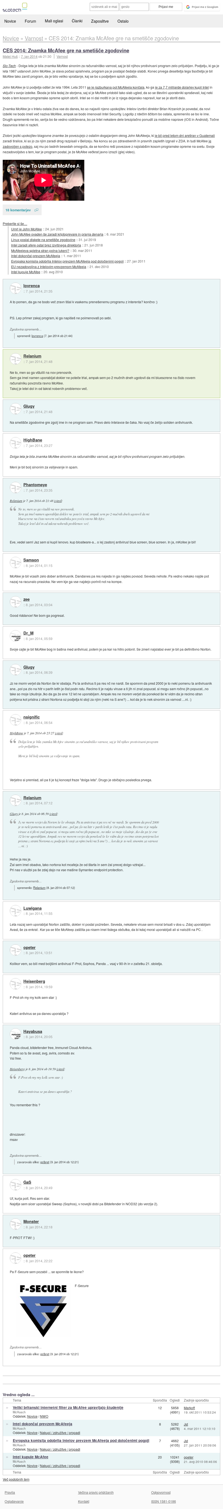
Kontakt (83, 1501)
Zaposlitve (100, 21)
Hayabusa (32, 1031)
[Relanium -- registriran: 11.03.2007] (15, 359)
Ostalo (123, 21)
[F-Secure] (43, 1310)
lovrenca (31, 285)
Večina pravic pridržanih (96, 1492)
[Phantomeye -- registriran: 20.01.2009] (15, 487)
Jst (186, 1424)
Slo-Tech (9, 65)
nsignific (31, 717)
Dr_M (28, 633)
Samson (31, 560)
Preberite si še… (15, 223)
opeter (29, 947)
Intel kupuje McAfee (25, 271)
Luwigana (32, 908)
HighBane (32, 440)
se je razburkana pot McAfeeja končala (115, 87)
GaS (27, 1182)
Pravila (10, 1492)
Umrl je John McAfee (26, 229)
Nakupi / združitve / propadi (60, 1432)
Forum (30, 21)
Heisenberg (34, 981)
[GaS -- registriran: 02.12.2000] (15, 1185)
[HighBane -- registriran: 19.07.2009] (15, 443)
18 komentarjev (18, 209)
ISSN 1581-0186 (163, 1501)
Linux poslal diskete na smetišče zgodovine (43, 239)
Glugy (29, 406)
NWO (44, 1416)
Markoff (189, 1407)
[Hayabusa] (15, 1034)
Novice (10, 21)
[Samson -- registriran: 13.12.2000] (15, 562)
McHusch (19, 1412)
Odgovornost (161, 1492)
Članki (77, 20)
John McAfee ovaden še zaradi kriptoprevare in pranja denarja (57, 234)
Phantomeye (35, 485)
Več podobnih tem (16, 1479)
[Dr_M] (15, 636)
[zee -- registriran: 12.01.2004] (15, 602)
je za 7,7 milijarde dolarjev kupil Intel (182, 87)
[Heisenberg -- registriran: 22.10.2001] (15, 984)
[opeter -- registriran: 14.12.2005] (15, 950)
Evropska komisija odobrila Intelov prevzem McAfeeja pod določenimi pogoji (67, 261)
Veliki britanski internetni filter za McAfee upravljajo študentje (68, 1407)
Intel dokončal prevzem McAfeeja (35, 255)
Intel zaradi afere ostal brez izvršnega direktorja (46, 245)
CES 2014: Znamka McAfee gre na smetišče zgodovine (66, 50)
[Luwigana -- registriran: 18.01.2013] (15, 910)
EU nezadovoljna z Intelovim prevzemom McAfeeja (48, 266)
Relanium (32, 356)
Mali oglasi (54, 20)
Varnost (62, 56)
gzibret (44, 1162)
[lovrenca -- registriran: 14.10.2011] (15, 288)
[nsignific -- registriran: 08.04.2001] (15, 720)
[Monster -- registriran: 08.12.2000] (15, 1224)
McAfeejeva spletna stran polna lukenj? (40, 250)
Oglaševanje (14, 1501)
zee (26, 599)
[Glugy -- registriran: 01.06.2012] (15, 408)
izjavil (58, 500)
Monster (31, 1221)
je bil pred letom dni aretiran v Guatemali (185, 135)
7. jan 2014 (29, 56)
